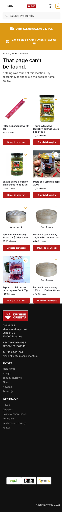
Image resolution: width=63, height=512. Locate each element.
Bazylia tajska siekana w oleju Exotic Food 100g (15, 183)
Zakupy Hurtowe (12, 377)
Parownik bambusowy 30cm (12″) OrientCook (15, 236)
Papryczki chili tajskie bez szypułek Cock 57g (15, 289)
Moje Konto (9, 368)
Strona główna (10, 53)
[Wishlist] (25, 99)
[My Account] (50, 6)
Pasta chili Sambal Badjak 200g (46, 183)
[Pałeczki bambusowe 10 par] (16, 108)
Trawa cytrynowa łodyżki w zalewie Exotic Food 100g (46, 128)
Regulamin (9, 418)
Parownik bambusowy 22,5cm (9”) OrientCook (46, 236)
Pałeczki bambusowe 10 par (16, 127)
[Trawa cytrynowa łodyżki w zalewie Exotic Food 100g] (46, 108)
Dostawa (8, 409)
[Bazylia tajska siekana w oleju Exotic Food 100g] (16, 163)
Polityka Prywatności (14, 413)
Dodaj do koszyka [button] (16, 142)
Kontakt (7, 427)
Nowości (7, 386)
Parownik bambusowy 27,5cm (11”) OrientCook (46, 289)
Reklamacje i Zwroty (14, 423)
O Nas (6, 404)
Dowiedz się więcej (16, 247)
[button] (57, 6)
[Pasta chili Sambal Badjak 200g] (46, 163)
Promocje (8, 391)
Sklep (6, 382)
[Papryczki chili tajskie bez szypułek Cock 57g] (16, 269)
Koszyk (7, 373)
